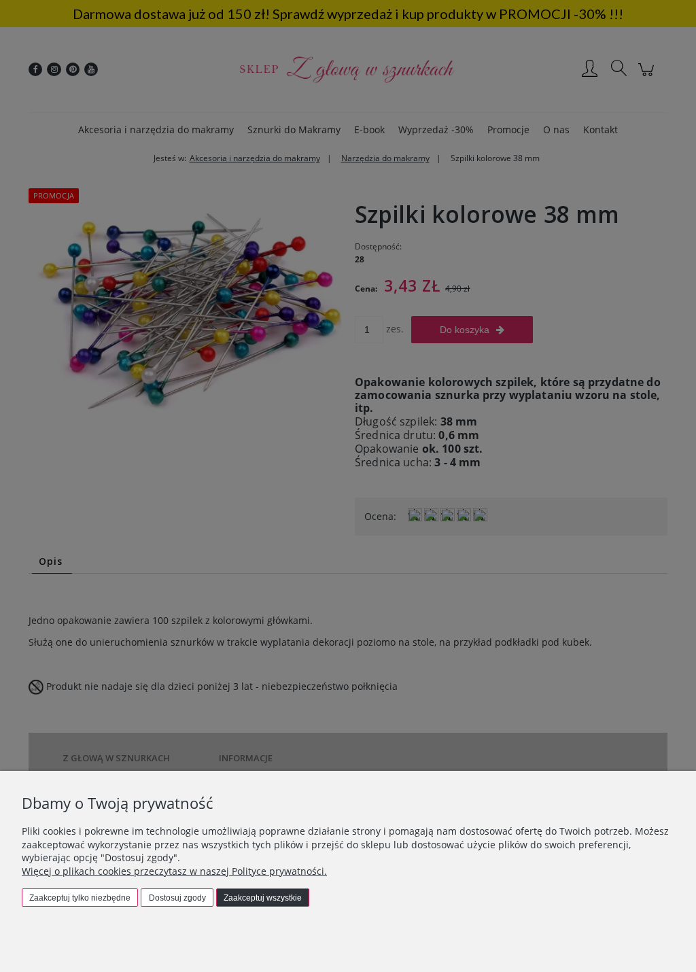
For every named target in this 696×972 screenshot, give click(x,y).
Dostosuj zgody (177, 898)
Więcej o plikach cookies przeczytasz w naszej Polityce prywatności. (174, 871)
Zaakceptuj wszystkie (263, 898)
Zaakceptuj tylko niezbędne (79, 898)
